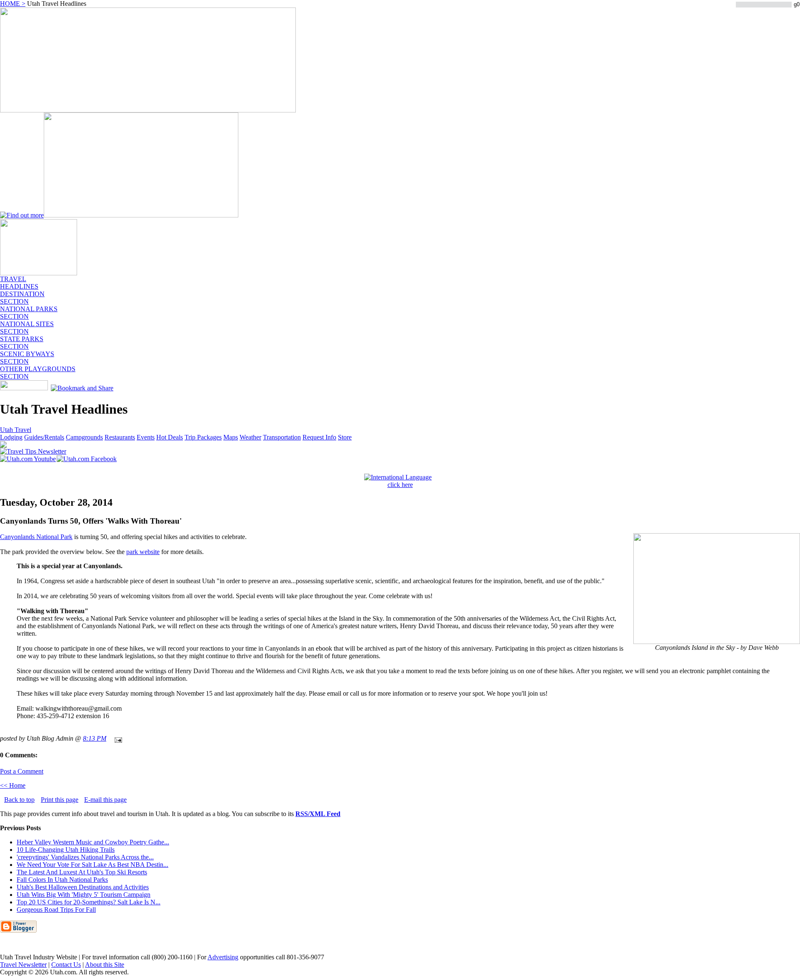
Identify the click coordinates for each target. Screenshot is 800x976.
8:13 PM (94, 738)
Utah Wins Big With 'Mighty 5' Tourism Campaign (83, 894)
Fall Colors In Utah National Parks (62, 879)
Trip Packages (203, 437)
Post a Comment (21, 771)
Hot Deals (169, 437)
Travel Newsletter (23, 964)
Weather (250, 437)
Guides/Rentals (44, 437)
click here (400, 484)
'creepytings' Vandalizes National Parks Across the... (85, 857)
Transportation (282, 437)
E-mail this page (105, 799)
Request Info (319, 437)
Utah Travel (15, 429)
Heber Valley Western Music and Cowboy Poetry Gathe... (93, 842)
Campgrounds (84, 437)
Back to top (19, 799)
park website (143, 551)
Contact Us (66, 964)
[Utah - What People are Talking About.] (38, 273)
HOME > (12, 3)
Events (146, 437)
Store (345, 437)
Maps (230, 437)
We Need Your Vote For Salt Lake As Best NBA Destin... (92, 864)
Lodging (11, 437)
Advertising (223, 957)
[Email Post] (116, 738)
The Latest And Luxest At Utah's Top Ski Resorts (82, 872)
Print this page (59, 799)
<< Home (12, 785)
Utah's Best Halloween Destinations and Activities (83, 887)
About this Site (104, 964)
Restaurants (120, 437)
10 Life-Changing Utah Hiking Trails (66, 849)
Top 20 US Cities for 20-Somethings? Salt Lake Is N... (88, 902)
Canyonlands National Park (36, 536)
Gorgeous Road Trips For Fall (56, 909)
